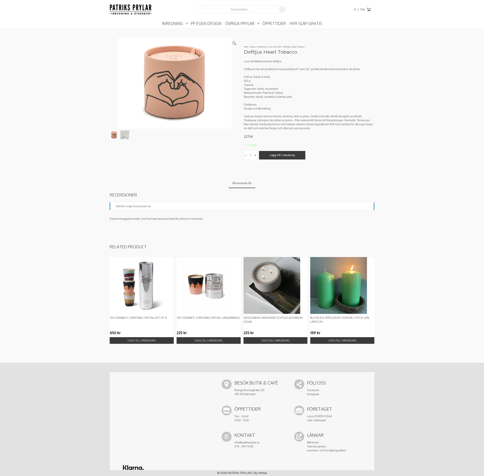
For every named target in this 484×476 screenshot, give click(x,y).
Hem (246, 46)
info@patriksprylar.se (247, 442)
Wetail (262, 473)
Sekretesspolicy (316, 446)
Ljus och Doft (274, 46)
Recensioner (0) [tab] (242, 183)
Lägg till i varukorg (282, 155)
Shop (253, 46)
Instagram (313, 394)
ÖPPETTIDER (274, 23)
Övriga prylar (240, 23)
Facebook (313, 390)
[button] (234, 43)
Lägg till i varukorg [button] (142, 340)
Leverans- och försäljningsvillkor (326, 450)
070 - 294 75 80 (243, 446)
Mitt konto (313, 442)
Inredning (172, 23)
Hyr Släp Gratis (306, 23)
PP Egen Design (206, 23)
